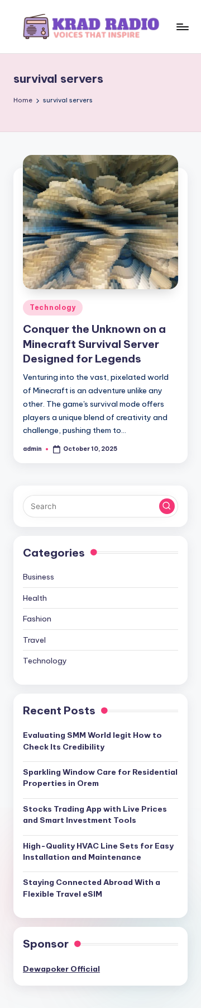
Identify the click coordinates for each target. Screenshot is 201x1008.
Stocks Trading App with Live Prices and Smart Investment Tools (95, 814)
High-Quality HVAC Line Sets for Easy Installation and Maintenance (98, 851)
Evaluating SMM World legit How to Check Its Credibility (92, 740)
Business (38, 577)
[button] (167, 506)
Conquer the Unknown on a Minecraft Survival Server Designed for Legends (94, 344)
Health (35, 598)
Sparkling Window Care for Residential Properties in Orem (100, 777)
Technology (53, 307)
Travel (34, 640)
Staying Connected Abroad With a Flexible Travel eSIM (91, 887)
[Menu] (182, 26)
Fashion (37, 619)
